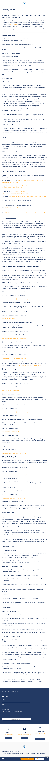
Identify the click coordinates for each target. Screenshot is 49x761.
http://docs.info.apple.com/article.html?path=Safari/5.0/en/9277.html (27, 196)
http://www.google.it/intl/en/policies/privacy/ (14, 474)
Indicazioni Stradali (40, 738)
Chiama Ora (9, 737)
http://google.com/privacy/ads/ (10, 390)
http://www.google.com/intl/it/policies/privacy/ (14, 338)
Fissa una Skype (27, 758)
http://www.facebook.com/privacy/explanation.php (15, 299)
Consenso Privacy (6, 709)
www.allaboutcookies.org (12, 207)
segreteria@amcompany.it (24, 734)
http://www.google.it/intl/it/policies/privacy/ (14, 453)
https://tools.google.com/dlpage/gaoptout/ (17, 202)
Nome (3, 699)
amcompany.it (14, 24)
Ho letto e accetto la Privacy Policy (14, 711)
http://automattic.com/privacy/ (10, 431)
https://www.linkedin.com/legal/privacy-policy (14, 358)
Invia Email (24, 737)
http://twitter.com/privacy (9, 318)
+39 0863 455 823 (9, 734)
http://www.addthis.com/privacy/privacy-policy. (31, 365)
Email (3, 704)
